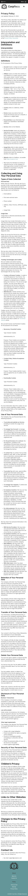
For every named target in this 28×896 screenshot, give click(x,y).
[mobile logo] (3, 1)
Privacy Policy (14, 888)
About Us (14, 876)
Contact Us (14, 878)
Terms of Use (14, 884)
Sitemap (14, 886)
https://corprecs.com (12, 159)
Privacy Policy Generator (11, 38)
